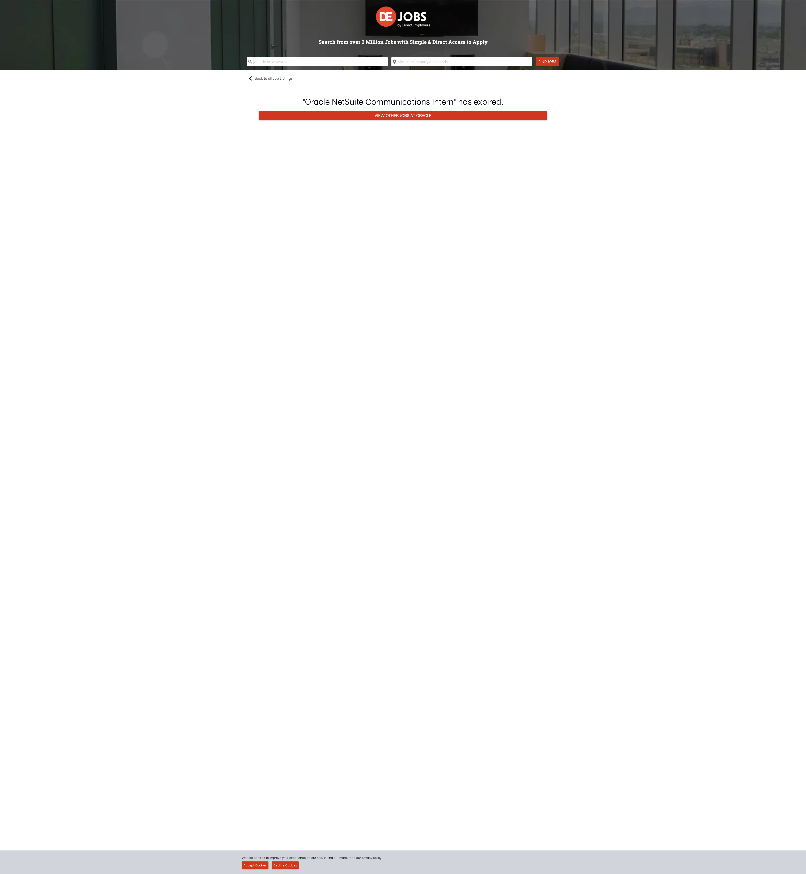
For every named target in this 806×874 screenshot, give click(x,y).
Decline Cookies (285, 865)
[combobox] (317, 61)
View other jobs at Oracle (403, 115)
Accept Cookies (255, 865)
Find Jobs (547, 61)
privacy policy (371, 857)
